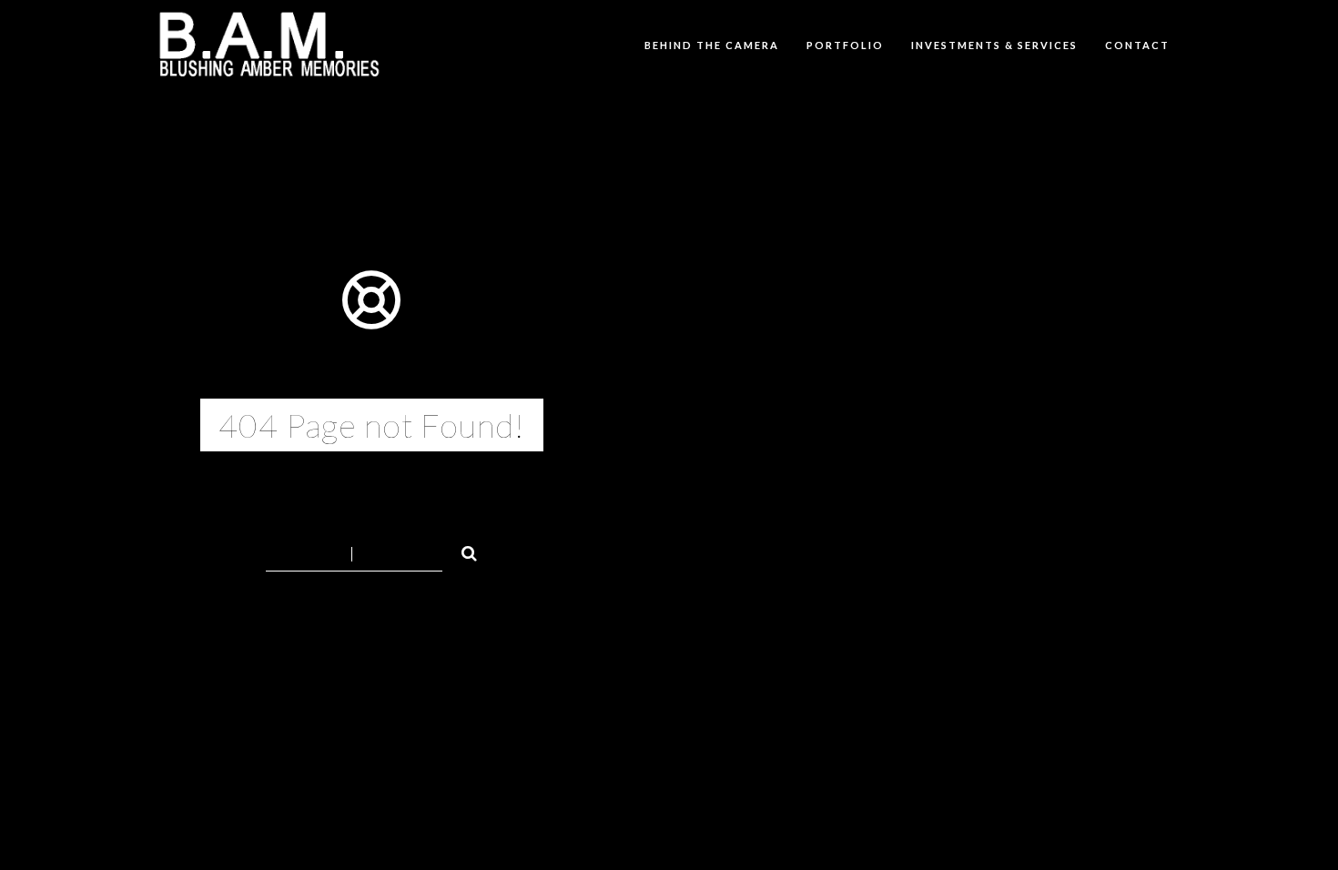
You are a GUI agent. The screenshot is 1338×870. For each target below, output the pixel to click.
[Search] (461, 550)
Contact (1137, 45)
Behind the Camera (711, 45)
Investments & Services (994, 45)
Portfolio (845, 45)
